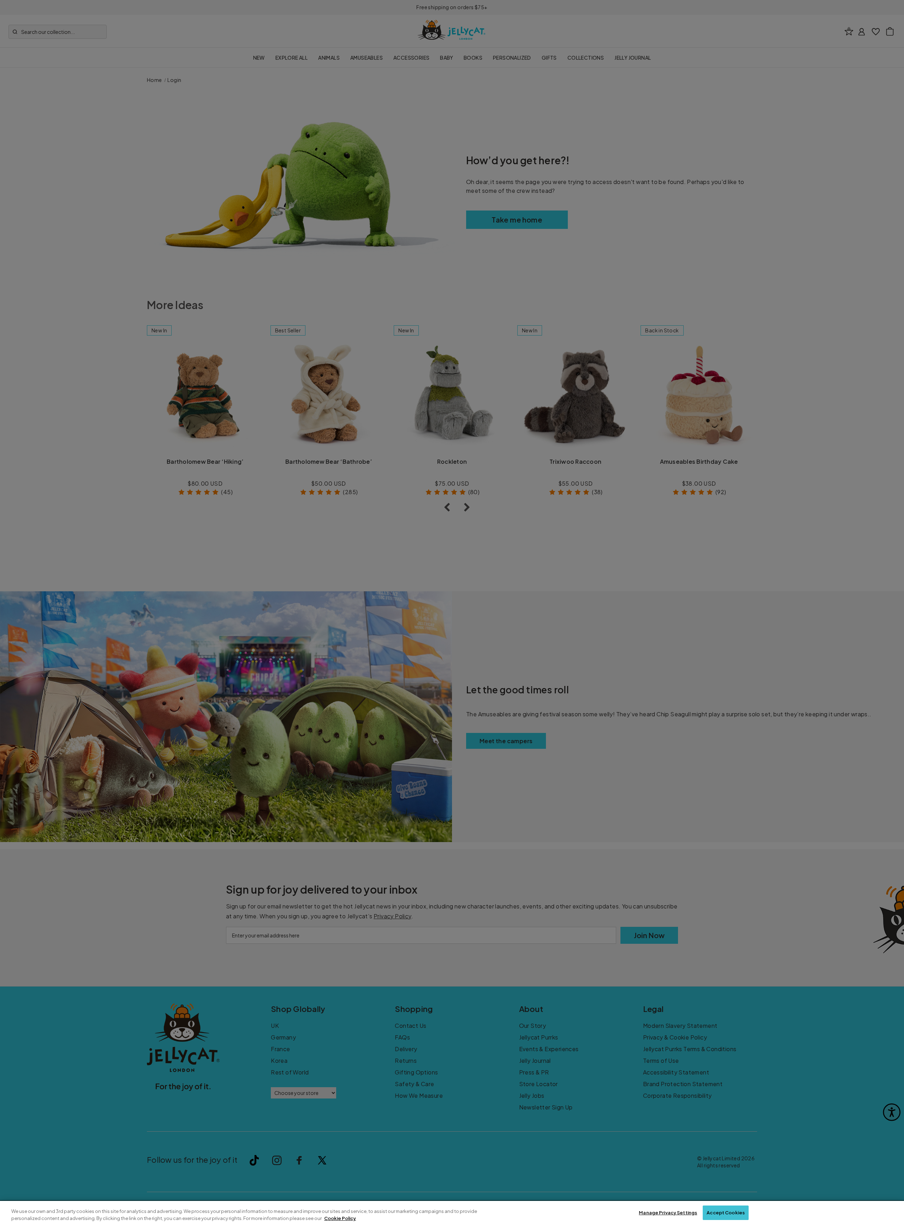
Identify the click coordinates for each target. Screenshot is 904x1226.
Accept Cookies (726, 1212)
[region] (452, 1213)
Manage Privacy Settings (668, 1212)
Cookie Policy (340, 1218)
